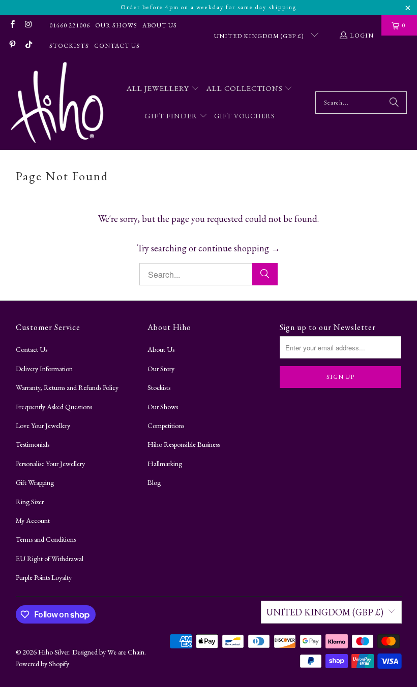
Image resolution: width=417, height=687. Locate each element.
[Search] (394, 102)
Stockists (69, 46)
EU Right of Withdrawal (49, 558)
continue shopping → (239, 248)
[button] (163, 89)
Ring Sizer (30, 501)
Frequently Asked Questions (54, 406)
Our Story (160, 368)
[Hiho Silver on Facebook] (12, 25)
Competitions (165, 425)
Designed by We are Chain (108, 652)
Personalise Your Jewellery (50, 463)
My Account (33, 520)
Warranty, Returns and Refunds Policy (67, 387)
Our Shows (116, 25)
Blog (154, 482)
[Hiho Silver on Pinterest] (12, 46)
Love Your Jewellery (43, 425)
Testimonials (32, 444)
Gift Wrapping (35, 482)
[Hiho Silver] (57, 103)
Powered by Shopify (42, 663)
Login (362, 35)
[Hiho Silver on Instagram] (27, 25)
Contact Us (117, 46)
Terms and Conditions (46, 539)
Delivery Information (44, 368)
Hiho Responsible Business (183, 444)
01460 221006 (69, 25)
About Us (159, 25)
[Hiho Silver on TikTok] (27, 46)
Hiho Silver (53, 652)
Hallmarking (164, 463)
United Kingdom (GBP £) (260, 36)
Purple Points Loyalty (44, 577)
